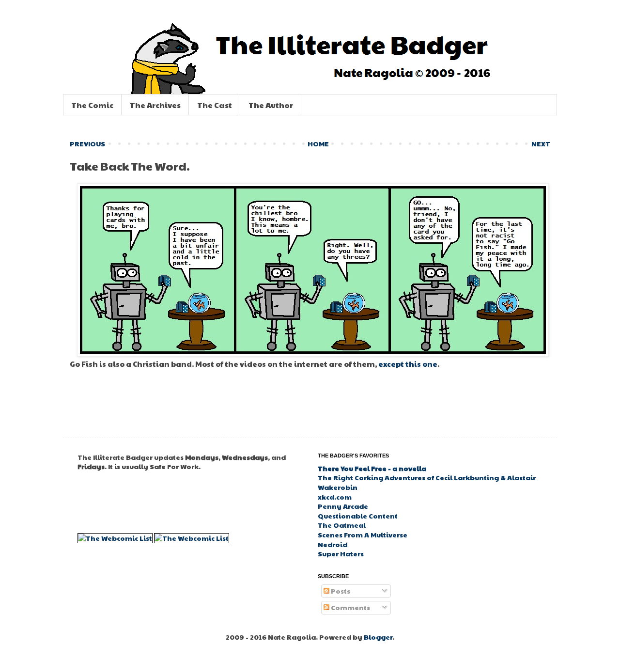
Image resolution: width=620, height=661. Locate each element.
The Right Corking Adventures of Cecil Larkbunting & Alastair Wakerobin (427, 482)
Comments (349, 607)
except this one (407, 364)
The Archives (155, 104)
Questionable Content (358, 515)
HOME (318, 143)
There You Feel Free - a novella (372, 468)
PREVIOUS (87, 143)
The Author (270, 104)
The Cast (214, 104)
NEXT (540, 143)
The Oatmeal (342, 525)
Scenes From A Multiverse (362, 534)
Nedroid (332, 544)
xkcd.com (335, 497)
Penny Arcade (343, 506)
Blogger (378, 637)
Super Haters (341, 553)
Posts (339, 591)
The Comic (92, 104)
